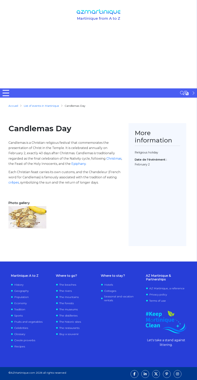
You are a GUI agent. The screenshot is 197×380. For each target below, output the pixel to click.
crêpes (13, 182)
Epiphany (78, 164)
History (18, 284)
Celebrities (21, 327)
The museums (68, 309)
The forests (66, 303)
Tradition (19, 309)
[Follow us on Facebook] (134, 374)
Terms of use (157, 300)
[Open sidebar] (187, 93)
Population (21, 297)
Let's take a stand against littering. (166, 342)
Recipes (19, 346)
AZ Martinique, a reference (166, 288)
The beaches (67, 284)
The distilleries (68, 315)
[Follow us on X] (156, 374)
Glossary (19, 334)
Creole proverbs (24, 340)
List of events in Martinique (41, 105)
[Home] (99, 12)
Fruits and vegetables (28, 321)
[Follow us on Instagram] (177, 374)
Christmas (113, 158)
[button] (27, 217)
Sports (18, 315)
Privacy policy (158, 294)
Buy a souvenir (69, 334)
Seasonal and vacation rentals (119, 298)
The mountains (69, 297)
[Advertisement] (98, 59)
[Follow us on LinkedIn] (145, 374)
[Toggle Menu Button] (6, 93)
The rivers (65, 290)
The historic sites (70, 321)
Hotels (108, 284)
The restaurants (69, 327)
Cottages (110, 290)
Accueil (13, 105)
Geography (21, 290)
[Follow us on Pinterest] (167, 374)
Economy (20, 303)
